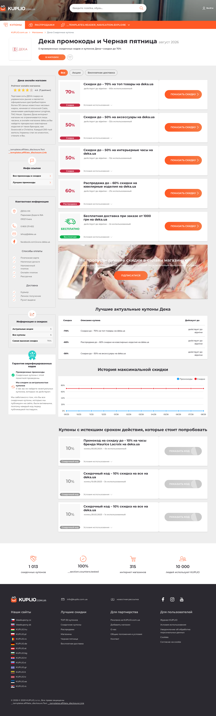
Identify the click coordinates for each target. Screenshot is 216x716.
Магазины (37, 32)
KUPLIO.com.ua (19, 32)
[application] (133, 396)
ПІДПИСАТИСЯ (130, 275)
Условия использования (97, 105)
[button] (185, 379)
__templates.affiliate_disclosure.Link (27, 152)
